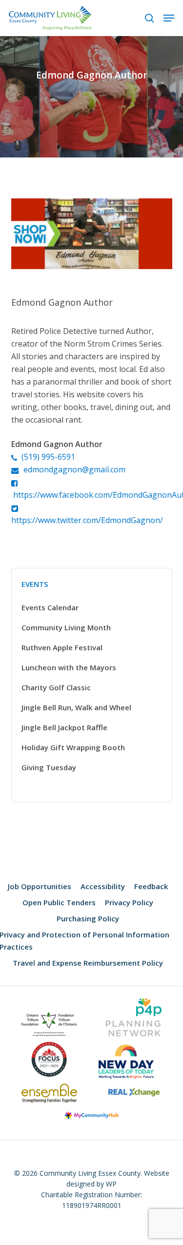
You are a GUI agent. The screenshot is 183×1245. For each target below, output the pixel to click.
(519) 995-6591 (48, 456)
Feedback (151, 886)
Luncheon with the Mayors (68, 667)
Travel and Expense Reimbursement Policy (88, 963)
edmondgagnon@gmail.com (74, 469)
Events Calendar (50, 607)
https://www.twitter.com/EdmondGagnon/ (87, 520)
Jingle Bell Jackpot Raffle (64, 727)
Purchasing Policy (88, 918)
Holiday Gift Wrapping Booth (73, 747)
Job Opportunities (39, 886)
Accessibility (103, 886)
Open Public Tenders (59, 902)
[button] (168, 18)
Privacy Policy (129, 902)
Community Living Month (66, 627)
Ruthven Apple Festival (61, 647)
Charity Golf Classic (56, 687)
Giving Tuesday (48, 767)
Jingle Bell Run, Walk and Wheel (76, 707)
